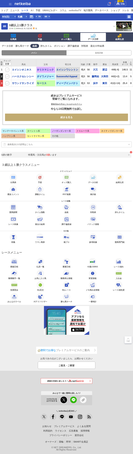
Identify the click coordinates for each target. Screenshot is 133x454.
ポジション (59, 46)
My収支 (40, 290)
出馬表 (13, 39)
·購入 (66, 39)
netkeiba (22, 3)
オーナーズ (50, 442)
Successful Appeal (66, 76)
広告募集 (73, 430)
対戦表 (84, 46)
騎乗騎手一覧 (14, 278)
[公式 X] (44, 417)
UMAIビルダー (49, 10)
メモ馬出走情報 (92, 290)
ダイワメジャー (45, 76)
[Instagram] (80, 417)
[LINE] (62, 417)
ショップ (115, 10)
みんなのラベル (14, 302)
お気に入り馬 (40, 278)
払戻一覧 (40, 267)
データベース (102, 10)
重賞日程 (66, 267)
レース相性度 (119, 290)
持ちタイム (46, 46)
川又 (95, 69)
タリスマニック (45, 69)
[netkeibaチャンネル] (71, 417)
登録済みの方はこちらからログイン (66, 104)
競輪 (122, 3)
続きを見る (66, 117)
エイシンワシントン (67, 69)
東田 (104, 83)
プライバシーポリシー (60, 435)
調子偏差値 (73, 46)
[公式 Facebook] (53, 417)
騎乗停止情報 (66, 278)
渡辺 (104, 69)
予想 (38, 10)
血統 (34, 46)
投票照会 (14, 290)
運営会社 (79, 435)
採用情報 (85, 430)
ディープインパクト (67, 83)
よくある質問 (84, 426)
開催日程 (14, 267)
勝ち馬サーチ (22, 46)
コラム (63, 10)
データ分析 (93, 39)
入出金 (119, 278)
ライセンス (60, 430)
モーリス (42, 83)
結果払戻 (119, 39)
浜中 (95, 83)
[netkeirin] (66, 381)
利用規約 (47, 430)
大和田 (104, 76)
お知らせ (46, 426)
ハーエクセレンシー (23, 76)
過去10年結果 (97, 46)
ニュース (14, 10)
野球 (68, 442)
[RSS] (89, 417)
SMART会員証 (80, 442)
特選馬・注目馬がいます (41, 154)
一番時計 (93, 302)
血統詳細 (99, 53)
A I (32, 10)
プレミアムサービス (64, 426)
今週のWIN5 (92, 267)
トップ (4, 10)
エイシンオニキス (21, 69)
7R (39, 17)
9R (46, 17)
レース (25, 10)
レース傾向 (119, 267)
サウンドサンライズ (23, 83)
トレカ (125, 10)
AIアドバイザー (40, 302)
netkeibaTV (75, 10)
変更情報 (93, 278)
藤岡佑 (95, 76)
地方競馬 (88, 10)
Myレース (66, 290)
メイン (34, 53)
